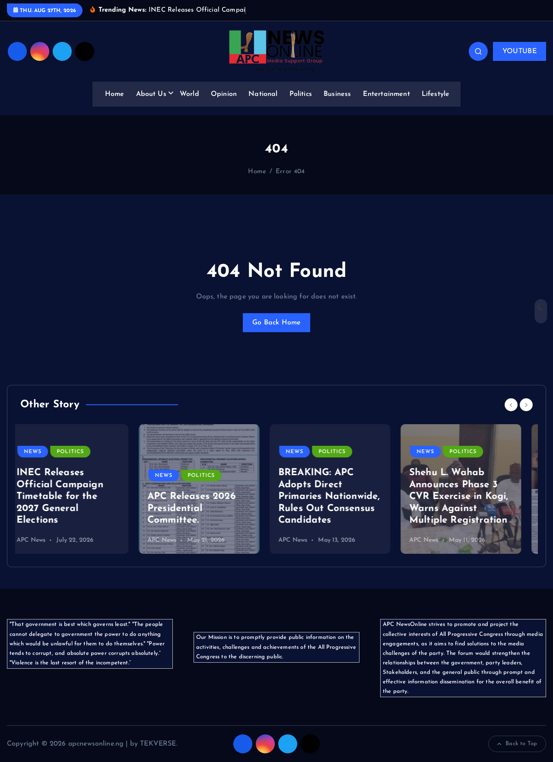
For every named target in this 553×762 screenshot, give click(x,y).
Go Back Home (276, 322)
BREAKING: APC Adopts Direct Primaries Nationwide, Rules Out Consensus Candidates (210, 496)
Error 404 (290, 171)
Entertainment (386, 94)
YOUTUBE (519, 51)
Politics (300, 94)
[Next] (526, 404)
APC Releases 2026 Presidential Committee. (73, 508)
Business (337, 94)
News (45, 475)
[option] (80, 489)
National (262, 94)
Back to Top (521, 743)
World (189, 94)
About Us (151, 94)
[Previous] (511, 404)
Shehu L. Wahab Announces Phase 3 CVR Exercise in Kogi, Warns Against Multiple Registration (340, 496)
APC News (43, 540)
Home (114, 94)
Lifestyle (435, 94)
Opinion (224, 94)
